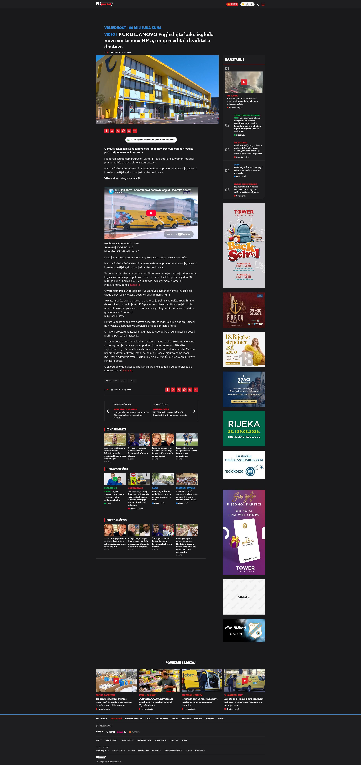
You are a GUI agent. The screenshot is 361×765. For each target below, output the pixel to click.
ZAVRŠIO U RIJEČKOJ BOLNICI (246, 184)
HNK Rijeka (240, 135)
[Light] (242, 4)
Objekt (132, 380)
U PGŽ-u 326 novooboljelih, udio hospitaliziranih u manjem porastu (170, 413)
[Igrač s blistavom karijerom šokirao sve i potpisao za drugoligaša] (187, 439)
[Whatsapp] (123, 131)
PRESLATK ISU (110, 488)
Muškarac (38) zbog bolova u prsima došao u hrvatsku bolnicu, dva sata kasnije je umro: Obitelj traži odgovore (139, 498)
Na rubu (198, 718)
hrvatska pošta (111, 380)
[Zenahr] (122, 732)
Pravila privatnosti (127, 740)
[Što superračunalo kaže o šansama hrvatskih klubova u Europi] (139, 439)
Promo (221, 718)
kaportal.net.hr (143, 750)
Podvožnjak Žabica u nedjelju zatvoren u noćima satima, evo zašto (162, 495)
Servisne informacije (144, 740)
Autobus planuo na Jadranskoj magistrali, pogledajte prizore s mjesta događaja (242, 101)
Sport (108, 503)
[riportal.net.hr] (101, 757)
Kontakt (185, 740)
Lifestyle (186, 718)
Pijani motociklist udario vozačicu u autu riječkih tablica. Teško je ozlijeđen (246, 189)
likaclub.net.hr (200, 750)
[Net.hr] (100, 732)
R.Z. (108, 52)
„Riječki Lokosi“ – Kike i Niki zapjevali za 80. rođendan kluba (114, 495)
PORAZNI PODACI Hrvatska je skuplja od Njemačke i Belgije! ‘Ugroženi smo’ (156, 702)
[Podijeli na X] (112, 131)
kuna (124, 380)
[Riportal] (104, 4)
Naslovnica (101, 718)
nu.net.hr (189, 750)
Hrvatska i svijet (136, 508)
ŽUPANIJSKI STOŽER (161, 409)
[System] (247, 4)
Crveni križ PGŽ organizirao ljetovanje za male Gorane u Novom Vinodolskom (187, 495)
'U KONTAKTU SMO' (233, 695)
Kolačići (98, 740)
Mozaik (175, 718)
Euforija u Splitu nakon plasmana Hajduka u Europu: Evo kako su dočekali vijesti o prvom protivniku (186, 545)
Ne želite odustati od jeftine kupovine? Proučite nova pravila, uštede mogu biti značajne (114, 702)
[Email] (129, 131)
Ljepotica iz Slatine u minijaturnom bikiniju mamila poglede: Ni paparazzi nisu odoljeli (115, 453)
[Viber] (118, 131)
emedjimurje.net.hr (102, 750)
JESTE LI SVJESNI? (147, 695)
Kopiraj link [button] (135, 131)
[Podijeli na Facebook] (106, 131)
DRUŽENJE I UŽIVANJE (185, 488)
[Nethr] (134, 732)
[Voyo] (110, 732)
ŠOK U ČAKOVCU (135, 488)
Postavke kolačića (111, 740)
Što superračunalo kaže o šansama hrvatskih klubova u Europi (138, 451)
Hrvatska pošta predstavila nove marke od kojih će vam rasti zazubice (200, 702)
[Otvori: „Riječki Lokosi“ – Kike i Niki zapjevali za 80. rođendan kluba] (115, 479)
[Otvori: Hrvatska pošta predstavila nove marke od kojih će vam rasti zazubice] (202, 680)
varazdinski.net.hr (119, 750)
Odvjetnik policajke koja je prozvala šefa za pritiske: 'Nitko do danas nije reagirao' (138, 542)
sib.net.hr (131, 750)
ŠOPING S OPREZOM (105, 695)
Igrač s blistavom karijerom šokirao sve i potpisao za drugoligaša (186, 451)
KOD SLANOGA (232, 96)
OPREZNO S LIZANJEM (192, 695)
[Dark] (252, 4)
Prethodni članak (108, 411)
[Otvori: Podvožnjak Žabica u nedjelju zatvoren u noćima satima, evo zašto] (163, 479)
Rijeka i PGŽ (159, 503)
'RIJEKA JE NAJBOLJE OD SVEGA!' (247, 115)
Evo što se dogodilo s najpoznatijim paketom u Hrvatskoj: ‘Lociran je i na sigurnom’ (243, 702)
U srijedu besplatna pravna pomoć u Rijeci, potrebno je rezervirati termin (131, 415)
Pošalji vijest (174, 740)
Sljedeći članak (194, 411)
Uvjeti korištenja (160, 740)
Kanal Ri (135, 285)
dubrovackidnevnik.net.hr (173, 750)
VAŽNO (155, 488)
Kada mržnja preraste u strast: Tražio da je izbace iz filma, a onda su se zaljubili (163, 451)
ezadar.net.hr (156, 750)
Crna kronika (241, 196)
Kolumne (210, 718)
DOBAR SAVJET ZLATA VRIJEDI (125, 409)
